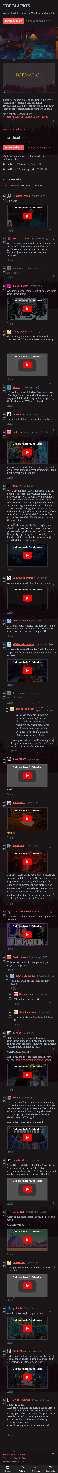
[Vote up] (3, 196)
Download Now (13, 20)
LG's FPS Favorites (23, 238)
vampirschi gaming (24, 578)
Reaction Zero (20, 1160)
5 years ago (36, 286)
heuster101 (19, 1262)
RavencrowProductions (26, 911)
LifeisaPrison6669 (23, 644)
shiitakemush (20, 620)
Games (6, 1461)
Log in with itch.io (12, 185)
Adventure (14, 1461)
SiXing (16, 1097)
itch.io (6, 1454)
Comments (50, 1471)
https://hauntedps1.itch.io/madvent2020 (27, 116)
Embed (25, 1458)
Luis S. (16, 387)
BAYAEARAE (19, 759)
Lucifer (17, 485)
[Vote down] (3, 199)
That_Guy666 (20, 331)
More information (12, 129)
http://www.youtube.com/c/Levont (33, 1060)
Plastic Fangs (20, 286)
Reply (10, 230)
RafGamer (18, 1211)
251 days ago (42, 238)
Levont (17, 1033)
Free (22, 1461)
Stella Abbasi (20, 1351)
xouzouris (18, 414)
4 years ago (39, 268)
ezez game (19, 802)
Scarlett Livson (21, 196)
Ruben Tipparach (25, 975)
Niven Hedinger (21, 1399)
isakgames (19, 432)
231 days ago (38, 196)
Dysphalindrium (25, 709)
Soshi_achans (20, 957)
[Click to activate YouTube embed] (27, 216)
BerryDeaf (18, 845)
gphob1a (17, 1308)
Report (17, 1458)
